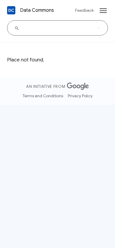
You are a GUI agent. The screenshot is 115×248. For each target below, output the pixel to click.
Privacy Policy (80, 95)
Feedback (84, 10)
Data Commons (37, 10)
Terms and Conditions (43, 95)
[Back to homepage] (11, 10)
